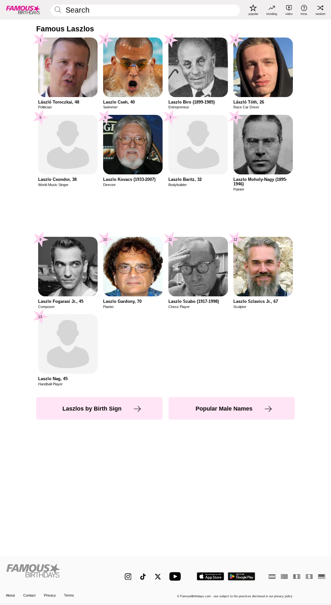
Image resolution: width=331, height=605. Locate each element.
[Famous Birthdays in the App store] (210, 576)
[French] (296, 576)
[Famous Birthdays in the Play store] (241, 576)
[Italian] (309, 576)
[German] (321, 576)
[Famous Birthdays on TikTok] (143, 576)
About (10, 595)
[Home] (56, 573)
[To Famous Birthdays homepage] (23, 9)
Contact (29, 595)
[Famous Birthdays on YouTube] (176, 576)
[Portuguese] (284, 576)
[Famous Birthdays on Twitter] (158, 576)
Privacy (50, 595)
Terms (69, 595)
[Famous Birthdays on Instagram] (128, 576)
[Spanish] (272, 576)
